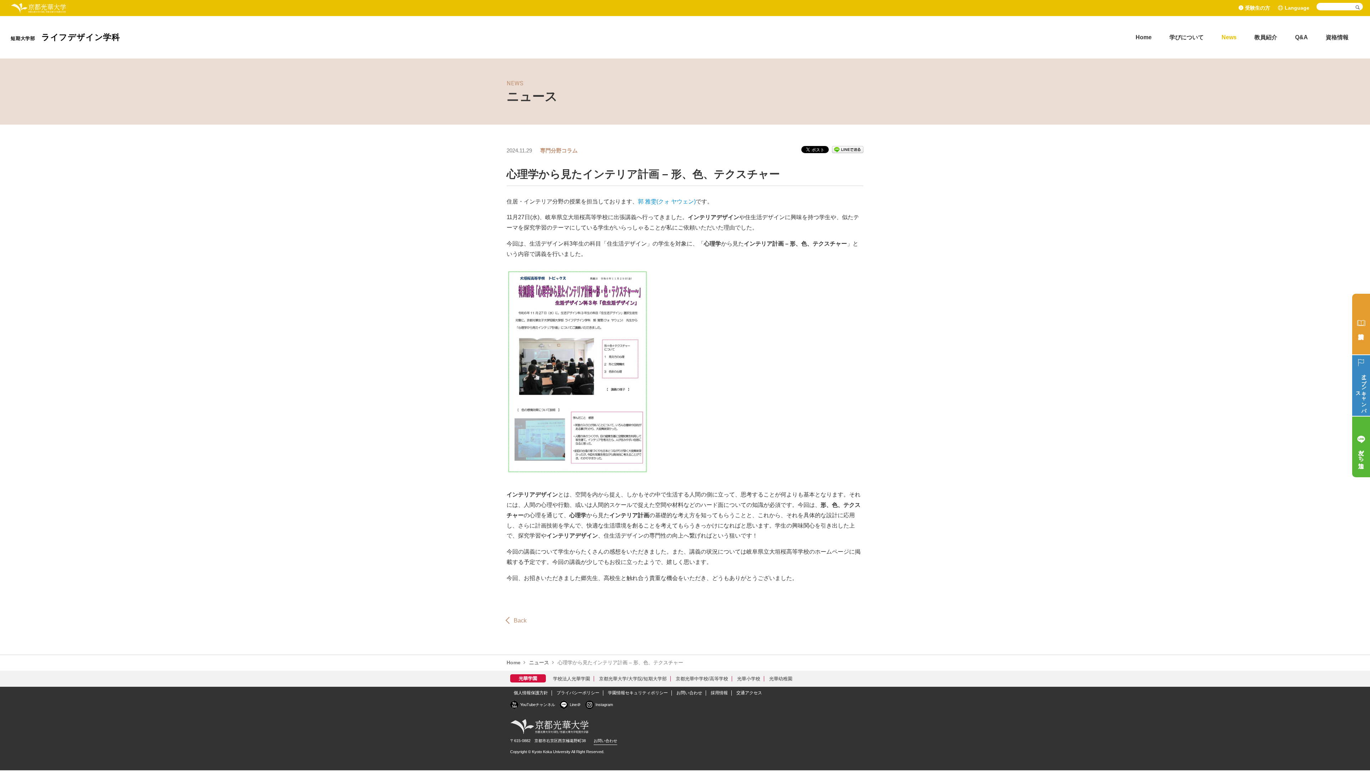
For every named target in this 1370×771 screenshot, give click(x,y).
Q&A (1301, 37)
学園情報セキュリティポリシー (638, 692)
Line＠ (575, 704)
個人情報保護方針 (531, 692)
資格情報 (1337, 37)
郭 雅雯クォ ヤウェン (667, 201)
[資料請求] (1361, 324)
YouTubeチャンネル (537, 704)
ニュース (539, 662)
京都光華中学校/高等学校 (702, 678)
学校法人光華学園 (571, 678)
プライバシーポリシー (578, 692)
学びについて (1186, 37)
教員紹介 (1265, 37)
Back (520, 621)
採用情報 (719, 692)
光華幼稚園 (780, 678)
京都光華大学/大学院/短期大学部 (633, 678)
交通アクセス (749, 692)
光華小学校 (748, 678)
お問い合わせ (689, 692)
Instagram (604, 704)
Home (1144, 37)
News (1229, 37)
